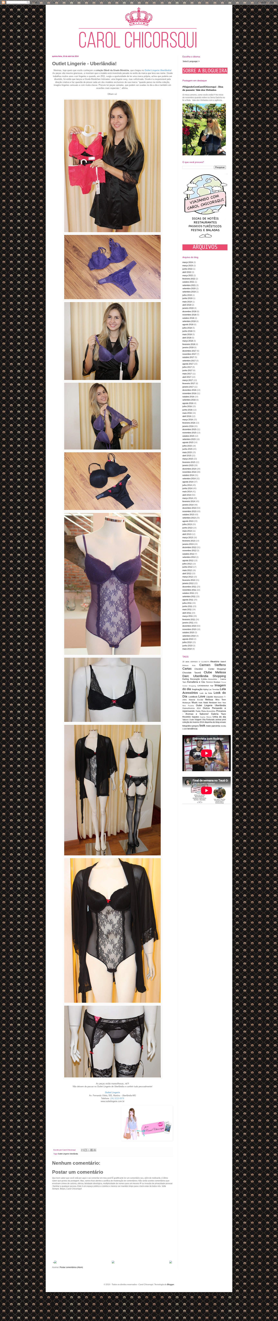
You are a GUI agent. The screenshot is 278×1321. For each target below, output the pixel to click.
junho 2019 (187, 298)
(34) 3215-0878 (117, 1098)
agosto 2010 (187, 639)
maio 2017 (187, 374)
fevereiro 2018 (188, 344)
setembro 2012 (189, 557)
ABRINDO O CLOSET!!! (199, 662)
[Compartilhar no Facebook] (91, 1150)
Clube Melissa (215, 672)
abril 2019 (186, 305)
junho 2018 (187, 331)
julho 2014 (187, 485)
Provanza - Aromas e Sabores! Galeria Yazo (204, 712)
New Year (222, 703)
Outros (206, 708)
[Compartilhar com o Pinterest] (94, 1150)
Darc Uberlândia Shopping (204, 676)
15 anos (185, 662)
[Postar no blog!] (85, 1150)
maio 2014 (187, 492)
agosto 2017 (187, 364)
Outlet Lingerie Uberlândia (68, 1154)
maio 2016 (187, 413)
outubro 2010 (188, 632)
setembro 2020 (189, 288)
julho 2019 (187, 295)
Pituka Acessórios (208, 711)
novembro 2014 (189, 472)
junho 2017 (187, 370)
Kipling (205, 689)
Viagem (198, 720)
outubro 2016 (188, 397)
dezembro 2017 (189, 351)
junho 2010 (187, 646)
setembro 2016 (189, 400)
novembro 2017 (189, 354)
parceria (216, 725)
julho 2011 (187, 603)
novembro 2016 (189, 393)
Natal (205, 702)
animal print (220, 720)
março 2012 (187, 577)
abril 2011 (186, 613)
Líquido (209, 697)
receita (223, 726)
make (208, 726)
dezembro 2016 (189, 390)
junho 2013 (187, 528)
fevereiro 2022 (188, 279)
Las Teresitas (214, 689)
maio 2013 (187, 531)
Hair (211, 686)
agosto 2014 (187, 482)
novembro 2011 (189, 590)
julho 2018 (187, 328)
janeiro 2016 (188, 426)
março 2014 (187, 498)
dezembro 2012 (189, 547)
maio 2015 (187, 452)
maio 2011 (187, 609)
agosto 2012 (187, 560)
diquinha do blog (212, 722)
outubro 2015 (188, 436)
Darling (185, 679)
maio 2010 (187, 649)
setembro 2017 (189, 361)
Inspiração (197, 689)
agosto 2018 (187, 324)
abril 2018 (186, 338)
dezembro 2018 (189, 311)
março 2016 (187, 420)
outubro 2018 (188, 318)
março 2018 (187, 341)
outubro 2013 (188, 514)
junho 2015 (187, 449)
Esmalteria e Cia (196, 682)
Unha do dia (219, 716)
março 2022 (187, 275)
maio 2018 (187, 334)
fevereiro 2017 (188, 383)
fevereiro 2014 (188, 501)
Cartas (187, 668)
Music (195, 702)
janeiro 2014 (188, 505)
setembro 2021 (189, 285)
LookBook (193, 697)
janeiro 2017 (188, 387)
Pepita (198, 711)
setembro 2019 (189, 292)
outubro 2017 (188, 357)
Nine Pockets (188, 705)
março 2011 (187, 616)
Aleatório (214, 661)
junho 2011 (187, 606)
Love (201, 696)
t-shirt (184, 729)
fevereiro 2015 (188, 462)
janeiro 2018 (188, 347)
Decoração (195, 679)
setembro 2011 (188, 596)
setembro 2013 (189, 518)
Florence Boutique (213, 682)
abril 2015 (186, 456)
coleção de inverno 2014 (193, 722)
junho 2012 (187, 567)
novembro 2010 (189, 629)
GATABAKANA (203, 686)
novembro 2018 (189, 315)
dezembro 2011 (189, 587)
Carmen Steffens (212, 665)
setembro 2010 (189, 636)
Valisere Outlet (188, 720)
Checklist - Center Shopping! (210, 669)
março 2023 (187, 265)
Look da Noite (206, 693)
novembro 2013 (189, 511)
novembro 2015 (189, 433)
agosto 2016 (187, 403)
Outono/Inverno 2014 (191, 708)
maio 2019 (187, 302)
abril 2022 (186, 272)
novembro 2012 (189, 550)
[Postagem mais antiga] (171, 1263)
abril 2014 (186, 495)
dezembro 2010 (189, 626)
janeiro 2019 (188, 308)
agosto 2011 (187, 600)
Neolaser (213, 702)
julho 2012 (187, 564)
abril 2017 (186, 377)
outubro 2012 (188, 554)
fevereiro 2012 (188, 580)
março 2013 (187, 537)
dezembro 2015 (189, 429)
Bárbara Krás (188, 665)
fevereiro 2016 (188, 423)
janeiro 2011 (187, 623)
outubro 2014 (188, 475)
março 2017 (187, 380)
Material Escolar (196, 700)
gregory (195, 726)
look (202, 725)
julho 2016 (187, 406)
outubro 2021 (188, 282)
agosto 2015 (187, 442)
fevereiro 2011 (188, 619)
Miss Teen (220, 700)
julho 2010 (187, 642)
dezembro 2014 (189, 469)
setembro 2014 (189, 479)
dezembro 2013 (189, 508)
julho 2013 (187, 524)
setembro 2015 (189, 439)
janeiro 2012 (188, 583)
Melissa (209, 699)
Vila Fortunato (208, 720)
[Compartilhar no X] (88, 1150)
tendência (192, 728)
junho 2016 (187, 410)
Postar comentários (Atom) (71, 1267)
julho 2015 (187, 446)
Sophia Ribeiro (205, 717)
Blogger (170, 1284)
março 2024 (187, 262)
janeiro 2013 (188, 544)
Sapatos (195, 717)
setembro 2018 (189, 321)
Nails (200, 703)
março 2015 (187, 459)
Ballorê (223, 662)
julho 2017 (187, 367)
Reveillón (186, 717)
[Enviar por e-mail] (82, 1150)
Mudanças (186, 703)
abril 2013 (186, 534)
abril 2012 (186, 573)
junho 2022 (187, 269)
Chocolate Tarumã (191, 673)
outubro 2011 (188, 593)
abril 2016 (186, 416)
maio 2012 (187, 570)
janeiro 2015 (188, 465)
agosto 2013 (187, 521)
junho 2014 (187, 488)
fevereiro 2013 (188, 541)
